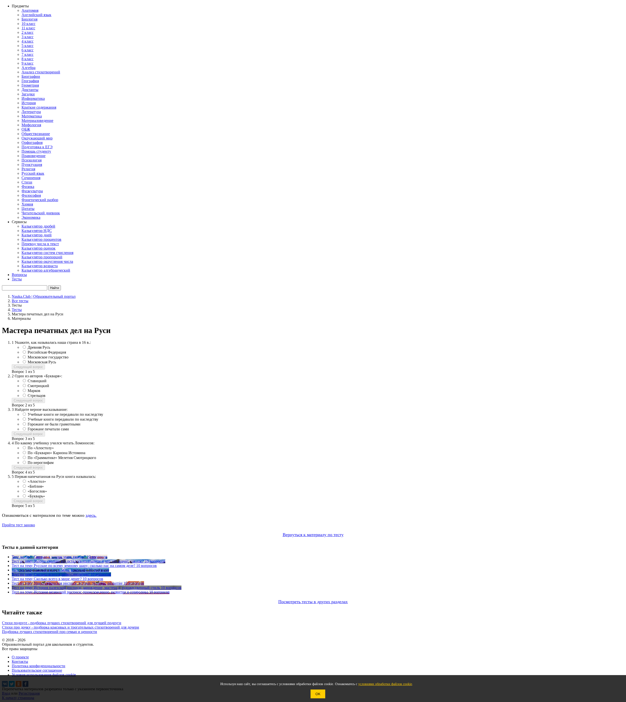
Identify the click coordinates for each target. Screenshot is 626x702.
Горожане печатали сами (48, 429)
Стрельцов (36, 395)
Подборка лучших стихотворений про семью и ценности (49, 632)
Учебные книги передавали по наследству (63, 419)
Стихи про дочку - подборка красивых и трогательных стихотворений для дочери (70, 627)
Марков (34, 391)
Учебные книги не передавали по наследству (65, 414)
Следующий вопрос (28, 367)
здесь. (91, 515)
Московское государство (48, 357)
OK (317, 694)
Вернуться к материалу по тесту (313, 534)
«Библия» (36, 486)
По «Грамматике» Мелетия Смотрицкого (62, 458)
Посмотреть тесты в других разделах (313, 601)
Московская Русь (42, 362)
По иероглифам (41, 462)
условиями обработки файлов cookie (385, 684)
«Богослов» (37, 491)
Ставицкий (37, 381)
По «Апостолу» (41, 448)
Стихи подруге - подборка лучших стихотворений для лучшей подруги (61, 623)
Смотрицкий (38, 386)
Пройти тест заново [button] (18, 525)
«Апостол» (37, 481)
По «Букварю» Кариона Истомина (56, 453)
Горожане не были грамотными (54, 424)
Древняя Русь (39, 347)
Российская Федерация (47, 352)
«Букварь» (36, 496)
